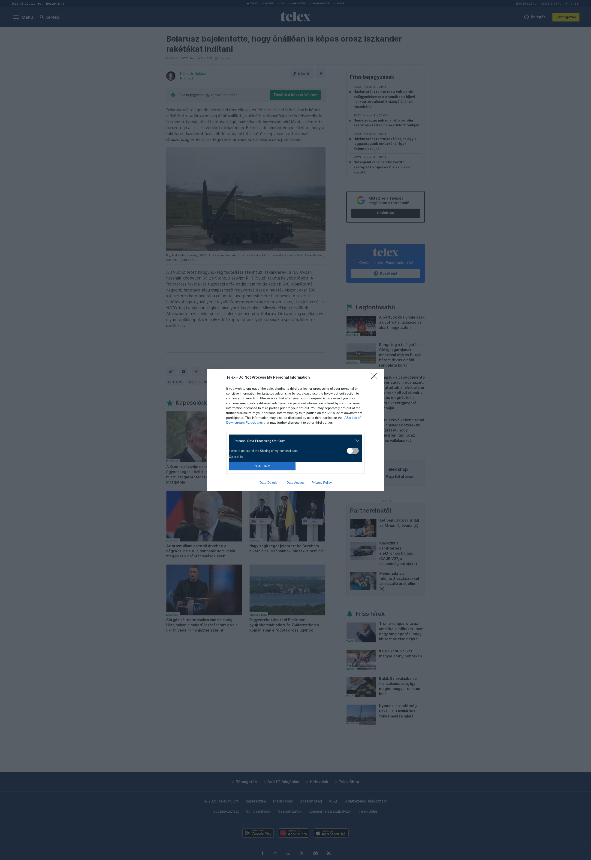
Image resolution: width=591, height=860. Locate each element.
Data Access (295, 482)
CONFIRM (262, 466)
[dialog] (295, 430)
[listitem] (294, 440)
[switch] (353, 451)
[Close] (375, 377)
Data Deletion (269, 482)
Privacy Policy (322, 482)
